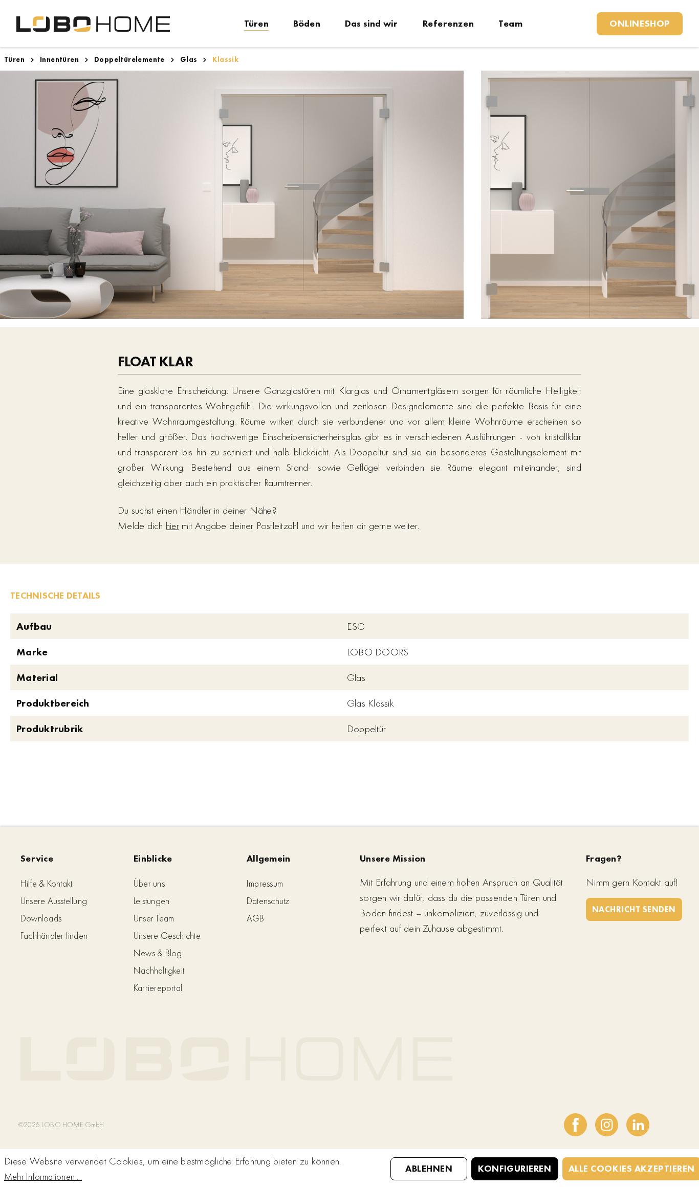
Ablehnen (428, 1168)
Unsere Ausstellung (53, 901)
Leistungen (151, 901)
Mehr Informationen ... (43, 1176)
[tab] (55, 595)
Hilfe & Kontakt (46, 883)
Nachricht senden (634, 909)
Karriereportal (158, 988)
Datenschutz (268, 901)
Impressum (265, 883)
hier (172, 526)
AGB (256, 918)
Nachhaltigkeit (159, 970)
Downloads (40, 918)
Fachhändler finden (54, 935)
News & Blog (158, 953)
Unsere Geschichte (167, 935)
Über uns (149, 883)
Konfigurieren (514, 1168)
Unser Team (154, 918)
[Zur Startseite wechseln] (93, 23)
